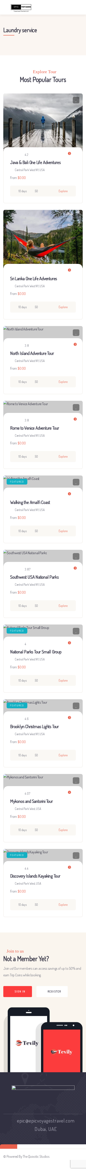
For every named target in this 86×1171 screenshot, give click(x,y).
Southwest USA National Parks (34, 577)
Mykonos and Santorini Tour (31, 801)
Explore (63, 191)
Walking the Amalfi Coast (30, 502)
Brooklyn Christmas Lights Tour (34, 726)
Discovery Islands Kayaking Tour (35, 876)
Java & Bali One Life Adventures (35, 162)
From (13, 177)
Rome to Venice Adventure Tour (34, 428)
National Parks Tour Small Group (36, 651)
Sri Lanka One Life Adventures (33, 278)
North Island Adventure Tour (32, 353)
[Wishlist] (76, 100)
